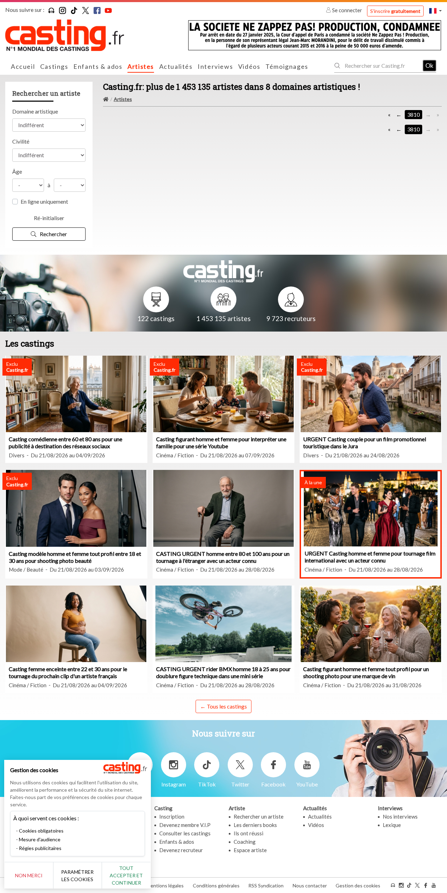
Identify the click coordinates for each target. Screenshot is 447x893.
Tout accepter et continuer (126, 875)
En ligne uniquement (44, 201)
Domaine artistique (35, 111)
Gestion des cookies (358, 885)
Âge (17, 171)
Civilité (20, 141)
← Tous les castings (223, 706)
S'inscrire (395, 11)
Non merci (29, 875)
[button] (435, 10)
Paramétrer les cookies (77, 875)
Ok (429, 65)
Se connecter (347, 10)
